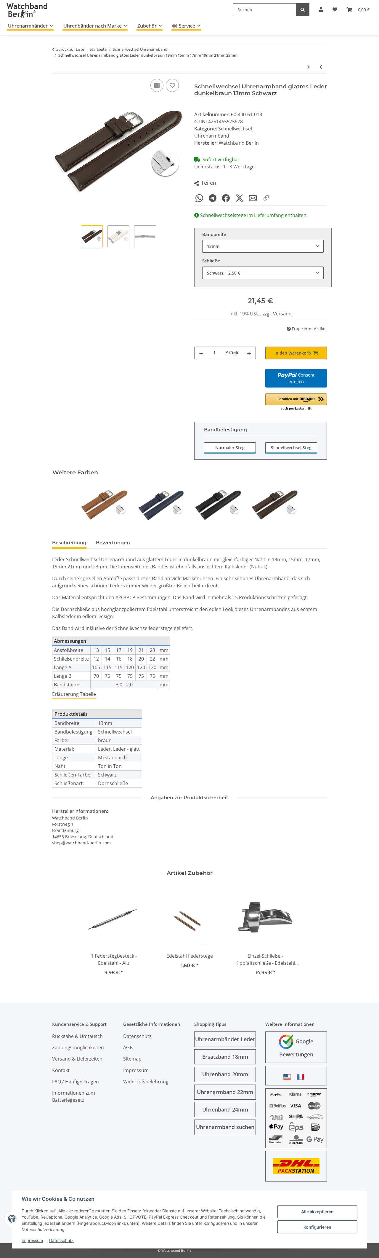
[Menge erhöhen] (249, 353)
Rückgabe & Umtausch (77, 1036)
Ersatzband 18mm (225, 1056)
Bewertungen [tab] (113, 543)
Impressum (32, 1240)
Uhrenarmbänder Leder (225, 1039)
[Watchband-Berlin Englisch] (288, 1076)
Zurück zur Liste (70, 49)
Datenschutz (61, 1240)
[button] (205, 183)
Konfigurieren (317, 1227)
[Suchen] (302, 9)
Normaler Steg (230, 447)
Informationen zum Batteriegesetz (73, 1096)
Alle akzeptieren (317, 1211)
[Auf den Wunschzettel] (172, 85)
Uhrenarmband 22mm (225, 1092)
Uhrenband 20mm (225, 1074)
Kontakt (61, 1070)
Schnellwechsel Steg (291, 447)
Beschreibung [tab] (69, 543)
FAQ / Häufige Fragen (75, 1081)
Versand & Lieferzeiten (77, 1058)
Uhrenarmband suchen (225, 1127)
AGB (128, 1047)
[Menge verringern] (201, 353)
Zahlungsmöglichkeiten (78, 1047)
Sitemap (132, 1058)
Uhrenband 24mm (225, 1109)
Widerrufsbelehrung (145, 1081)
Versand (282, 313)
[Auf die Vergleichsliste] (156, 85)
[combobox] (263, 246)
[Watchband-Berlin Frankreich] (302, 1076)
